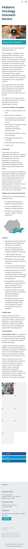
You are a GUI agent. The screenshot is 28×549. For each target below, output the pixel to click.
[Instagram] (5, 488)
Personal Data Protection (10, 544)
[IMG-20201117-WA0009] (8, 388)
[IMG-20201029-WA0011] (8, 438)
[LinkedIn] (11, 488)
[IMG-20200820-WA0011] (8, 413)
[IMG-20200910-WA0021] (20, 413)
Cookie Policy (20, 544)
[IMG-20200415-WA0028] (8, 401)
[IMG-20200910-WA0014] (8, 426)
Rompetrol (18, 42)
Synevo (11, 42)
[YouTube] (8, 488)
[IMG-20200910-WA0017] (20, 426)
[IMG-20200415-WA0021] (20, 388)
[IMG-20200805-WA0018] (20, 401)
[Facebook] (2, 488)
